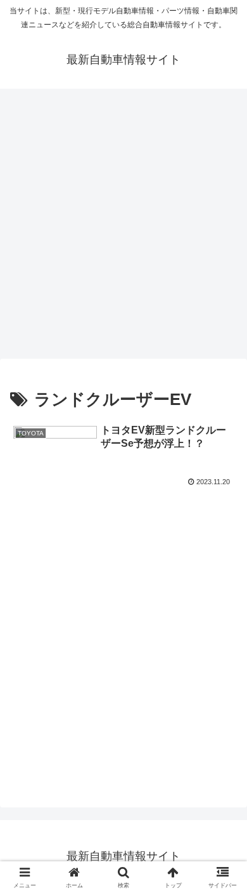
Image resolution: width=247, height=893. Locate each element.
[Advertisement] (123, 227)
